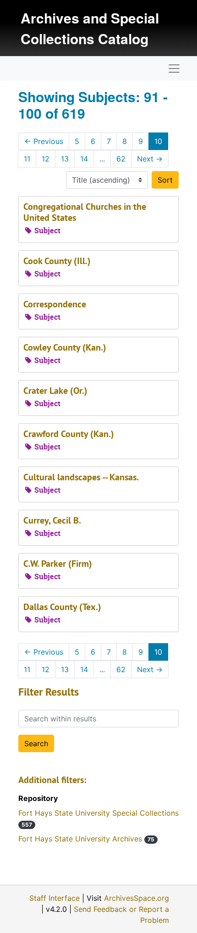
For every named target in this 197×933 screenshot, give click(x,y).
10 (158, 141)
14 (84, 158)
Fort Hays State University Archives (86, 838)
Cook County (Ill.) (57, 261)
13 (65, 158)
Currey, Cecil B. (52, 520)
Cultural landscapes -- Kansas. (81, 477)
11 (27, 158)
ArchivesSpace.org (136, 898)
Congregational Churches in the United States (84, 212)
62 (121, 158)
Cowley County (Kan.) (64, 347)
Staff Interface (54, 898)
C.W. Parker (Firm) (57, 564)
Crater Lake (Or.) (55, 391)
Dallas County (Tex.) (62, 607)
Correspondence (54, 304)
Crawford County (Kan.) (68, 434)
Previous (43, 141)
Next (150, 158)
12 (45, 158)
